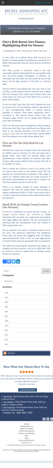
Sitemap (38, 445)
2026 (6, 293)
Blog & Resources (26, 440)
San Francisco (9, 407)
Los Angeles (8, 402)
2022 (6, 311)
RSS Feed (11, 353)
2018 (6, 330)
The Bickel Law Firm (26, 12)
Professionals (26, 426)
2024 (6, 302)
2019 (6, 325)
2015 (6, 344)
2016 (6, 339)
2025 (6, 297)
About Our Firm (26, 429)
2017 (6, 335)
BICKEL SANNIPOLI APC (28, 445)
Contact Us (26, 443)
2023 (6, 307)
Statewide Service (26, 431)
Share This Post (40, 50)
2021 (6, 316)
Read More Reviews (27, 390)
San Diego (7, 396)
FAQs (26, 438)
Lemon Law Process (26, 433)
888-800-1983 (24, 412)
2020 (6, 321)
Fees (26, 436)
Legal (44, 445)
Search (46, 271)
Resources (27, 50)
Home (26, 424)
